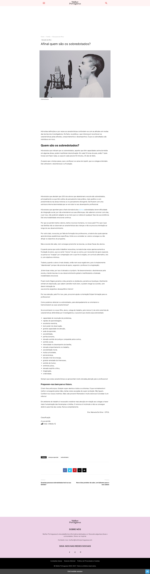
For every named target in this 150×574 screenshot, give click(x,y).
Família (48, 36)
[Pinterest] (80, 552)
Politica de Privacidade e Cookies (88, 561)
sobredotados (64, 457)
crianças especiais (53, 457)
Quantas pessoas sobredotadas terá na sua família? (56, 483)
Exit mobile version (75, 571)
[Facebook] (69, 552)
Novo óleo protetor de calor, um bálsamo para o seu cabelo (92, 483)
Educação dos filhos (58, 36)
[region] (75, 22)
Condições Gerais (56, 561)
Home (42, 36)
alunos (81, 210)
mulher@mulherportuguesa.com (80, 540)
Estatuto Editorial (69, 561)
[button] (44, 3)
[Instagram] (75, 552)
